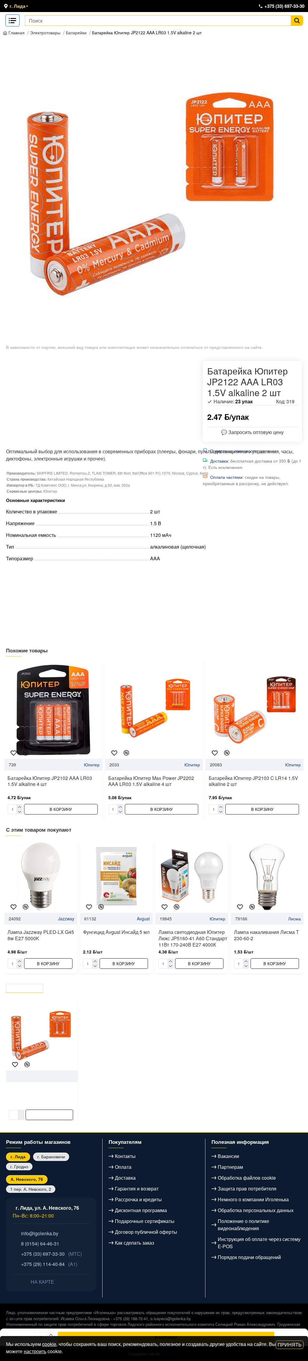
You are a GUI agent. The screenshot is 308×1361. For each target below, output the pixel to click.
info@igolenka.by (39, 1233)
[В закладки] (14, 753)
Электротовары (45, 32)
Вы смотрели (25, 987)
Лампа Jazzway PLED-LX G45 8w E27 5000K (41, 935)
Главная (16, 32)
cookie (49, 1344)
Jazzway (66, 919)
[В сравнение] (26, 753)
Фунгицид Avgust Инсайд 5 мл (116, 932)
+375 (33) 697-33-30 (51, 1253)
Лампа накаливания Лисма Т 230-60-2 (266, 935)
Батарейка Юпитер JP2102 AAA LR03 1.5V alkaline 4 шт (50, 781)
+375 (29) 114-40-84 (49, 1264)
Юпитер (92, 765)
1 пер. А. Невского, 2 (30, 1189)
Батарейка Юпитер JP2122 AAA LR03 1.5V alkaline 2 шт (147, 32)
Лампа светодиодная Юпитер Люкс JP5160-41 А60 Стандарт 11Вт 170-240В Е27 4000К (193, 938)
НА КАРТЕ (41, 1281)
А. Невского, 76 (27, 1179)
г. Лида (18, 1156)
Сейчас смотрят (72, 987)
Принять (290, 1344)
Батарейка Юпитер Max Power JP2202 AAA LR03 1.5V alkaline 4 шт (151, 781)
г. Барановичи (51, 1156)
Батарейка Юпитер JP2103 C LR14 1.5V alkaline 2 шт (253, 781)
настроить (35, 1351)
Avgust (143, 919)
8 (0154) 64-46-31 (40, 1243)
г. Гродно (19, 1166)
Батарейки (76, 32)
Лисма (294, 919)
